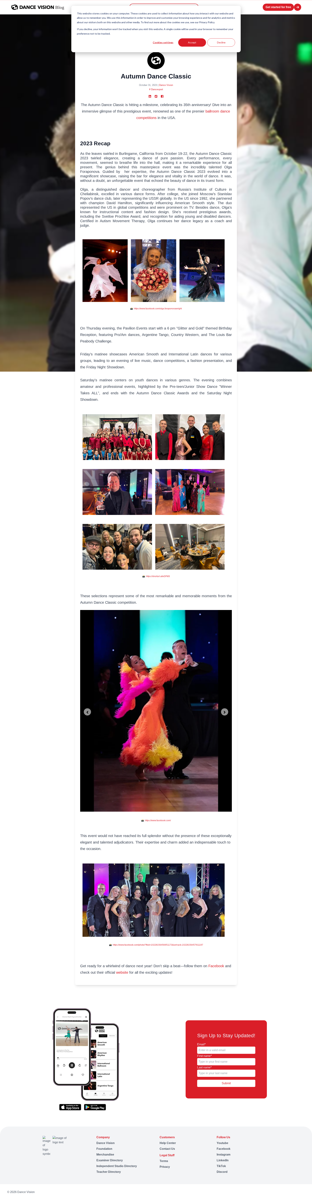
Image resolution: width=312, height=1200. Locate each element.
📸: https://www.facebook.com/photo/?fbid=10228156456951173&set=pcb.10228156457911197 (156, 945)
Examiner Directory (109, 1160)
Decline (221, 42)
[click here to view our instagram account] (285, 1192)
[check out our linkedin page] (292, 1192)
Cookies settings (163, 42)
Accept (192, 42)
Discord (222, 1171)
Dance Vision (166, 85)
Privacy (165, 1166)
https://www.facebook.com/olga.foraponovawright (158, 308)
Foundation (104, 1148)
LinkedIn (223, 1160)
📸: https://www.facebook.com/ (156, 820)
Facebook (216, 966)
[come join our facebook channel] (279, 1192)
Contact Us (167, 1148)
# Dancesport (156, 89)
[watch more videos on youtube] (272, 1192)
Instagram (223, 1154)
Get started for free (278, 7)
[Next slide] (224, 711)
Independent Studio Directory (116, 1166)
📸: (132, 308)
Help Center (168, 1143)
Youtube (222, 1143)
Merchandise (105, 1154)
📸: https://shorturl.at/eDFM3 (156, 576)
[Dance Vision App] (86, 1059)
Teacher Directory (108, 1171)
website (122, 972)
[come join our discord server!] (303, 1192)
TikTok (221, 1166)
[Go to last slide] (87, 711)
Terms (164, 1161)
